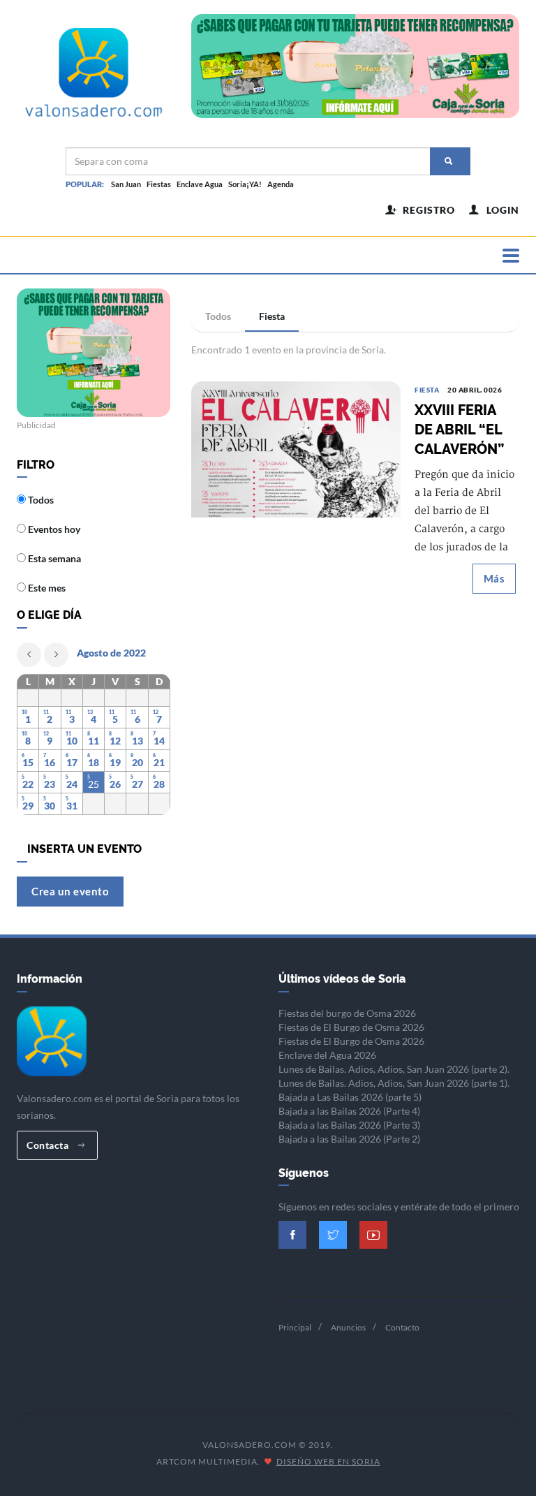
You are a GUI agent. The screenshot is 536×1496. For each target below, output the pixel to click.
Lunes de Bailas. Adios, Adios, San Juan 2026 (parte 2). (393, 1069)
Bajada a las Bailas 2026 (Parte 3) (349, 1125)
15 (28, 762)
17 (71, 762)
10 (71, 741)
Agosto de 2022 (111, 653)
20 (137, 762)
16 (49, 762)
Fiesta (272, 316)
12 (115, 741)
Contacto (402, 1327)
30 (49, 806)
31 (71, 806)
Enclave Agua (200, 184)
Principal (294, 1327)
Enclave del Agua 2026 (327, 1055)
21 (159, 762)
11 (93, 741)
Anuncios (348, 1327)
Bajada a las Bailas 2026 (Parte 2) (349, 1139)
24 (71, 784)
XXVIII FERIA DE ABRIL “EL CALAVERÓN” (459, 429)
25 (93, 784)
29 (28, 806)
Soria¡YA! (245, 184)
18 (93, 762)
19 (115, 762)
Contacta (49, 1145)
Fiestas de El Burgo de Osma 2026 (351, 1027)
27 (137, 784)
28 (159, 784)
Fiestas (159, 184)
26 (115, 784)
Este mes (46, 588)
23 (49, 784)
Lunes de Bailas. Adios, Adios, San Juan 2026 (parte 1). (393, 1083)
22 (28, 784)
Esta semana (53, 558)
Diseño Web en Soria (328, 1461)
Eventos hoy (53, 529)
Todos (218, 316)
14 (159, 741)
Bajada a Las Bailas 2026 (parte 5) (350, 1097)
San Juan (126, 184)
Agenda (280, 184)
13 (137, 741)
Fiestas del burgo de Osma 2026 (347, 1013)
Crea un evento (70, 891)
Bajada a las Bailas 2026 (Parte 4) (349, 1111)
